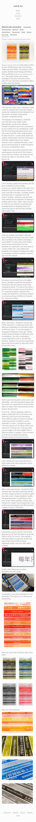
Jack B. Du (18, 6)
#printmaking (6, 29)
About (18, 10)
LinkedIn (30, 812)
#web (21, 29)
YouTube (16, 812)
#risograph (27, 27)
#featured (13, 34)
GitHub (22, 812)
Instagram (7, 812)
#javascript (16, 32)
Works (18, 13)
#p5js (23, 32)
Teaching (18, 16)
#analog (15, 29)
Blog (18, 18)
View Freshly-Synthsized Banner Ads (16, 39)
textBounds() (6, 188)
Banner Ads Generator (11, 27)
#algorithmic (6, 32)
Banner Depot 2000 (9, 65)
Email (18, 815)
